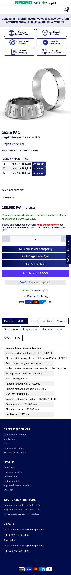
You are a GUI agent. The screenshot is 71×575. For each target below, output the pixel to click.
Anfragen (38, 163)
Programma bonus (13, 448)
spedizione (9, 439)
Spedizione (11, 329)
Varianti (61, 321)
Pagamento (30, 329)
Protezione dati (11, 481)
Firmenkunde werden (15, 434)
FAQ (17, 337)
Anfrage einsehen (68, 250)
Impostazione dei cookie (16, 485)
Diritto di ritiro (11, 476)
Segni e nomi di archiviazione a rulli (22, 509)
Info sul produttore (41, 321)
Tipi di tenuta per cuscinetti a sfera (21, 514)
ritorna (7, 443)
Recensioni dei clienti (15, 452)
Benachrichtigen (35, 263)
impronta (8, 490)
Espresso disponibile (40, 282)
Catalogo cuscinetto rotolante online (22, 505)
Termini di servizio (13, 472)
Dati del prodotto (14, 321)
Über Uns (9, 467)
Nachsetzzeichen (52, 329)
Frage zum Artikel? (13, 144)
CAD (7, 337)
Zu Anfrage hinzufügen (35, 256)
